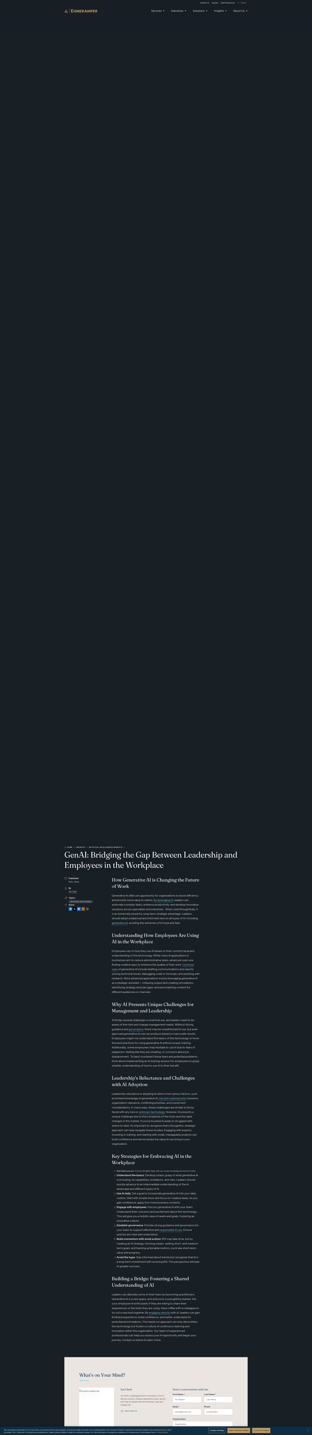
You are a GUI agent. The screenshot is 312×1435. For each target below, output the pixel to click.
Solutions (199, 10)
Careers (215, 3)
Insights (219, 10)
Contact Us (204, 3)
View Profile (130, 1411)
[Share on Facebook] (79, 909)
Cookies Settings (217, 1430)
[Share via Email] (83, 909)
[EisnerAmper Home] (80, 11)
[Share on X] (74, 909)
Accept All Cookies (261, 1430)
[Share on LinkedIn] (70, 909)
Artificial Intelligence (81, 901)
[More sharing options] (87, 909)
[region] (156, 1430)
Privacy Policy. (162, 1432)
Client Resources (228, 3)
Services (156, 10)
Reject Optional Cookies (239, 1430)
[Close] (308, 1430)
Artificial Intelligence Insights (105, 847)
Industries (177, 10)
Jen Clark (73, 891)
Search (243, 3)
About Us (239, 10)
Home (69, 847)
